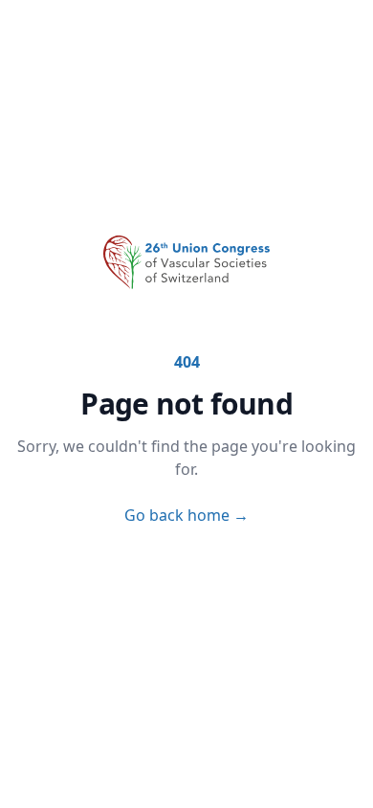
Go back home (186, 515)
